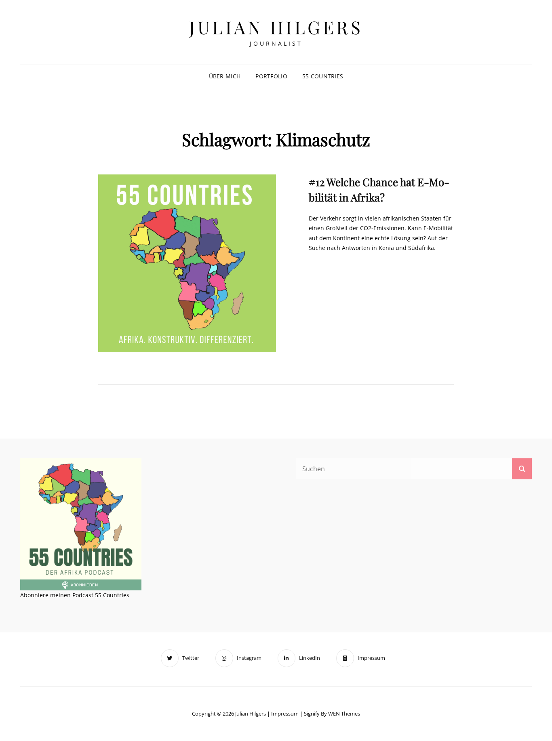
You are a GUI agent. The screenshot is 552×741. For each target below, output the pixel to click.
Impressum (285, 713)
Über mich (225, 76)
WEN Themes (344, 713)
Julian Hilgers (276, 27)
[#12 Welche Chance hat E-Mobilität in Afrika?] (187, 263)
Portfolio (271, 76)
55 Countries (322, 76)
